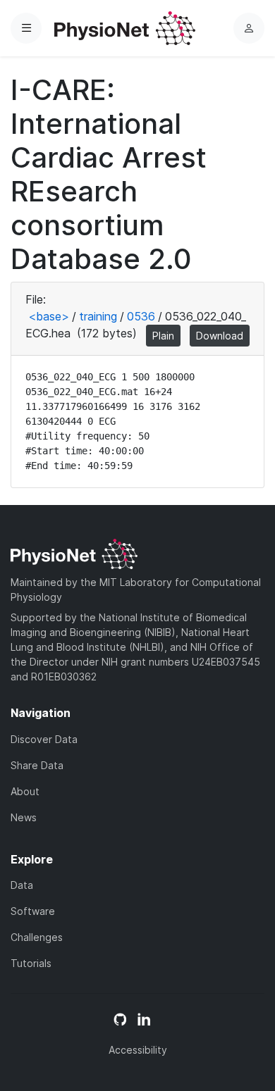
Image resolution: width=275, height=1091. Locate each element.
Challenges (37, 937)
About (25, 791)
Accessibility (138, 1050)
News (24, 817)
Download (219, 336)
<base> (48, 316)
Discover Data (44, 739)
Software (33, 911)
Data (22, 885)
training (98, 316)
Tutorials (31, 963)
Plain (163, 336)
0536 (141, 316)
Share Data (37, 765)
